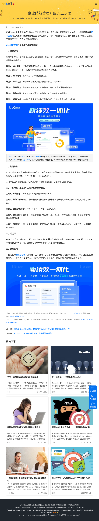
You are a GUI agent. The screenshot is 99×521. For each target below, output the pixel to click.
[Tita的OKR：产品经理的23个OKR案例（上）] (72, 461)
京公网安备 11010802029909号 (69, 515)
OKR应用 (29, 18)
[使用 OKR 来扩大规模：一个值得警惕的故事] (72, 410)
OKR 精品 (19, 18)
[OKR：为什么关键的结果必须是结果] (27, 360)
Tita (10, 156)
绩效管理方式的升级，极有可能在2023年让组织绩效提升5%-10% (42, 329)
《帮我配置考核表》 (17, 316)
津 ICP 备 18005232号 (50, 515)
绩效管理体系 (21, 254)
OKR (23, 156)
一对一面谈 (26, 160)
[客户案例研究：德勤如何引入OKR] (72, 360)
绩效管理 (37, 156)
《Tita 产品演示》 (73, 313)
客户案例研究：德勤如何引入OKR (66, 377)
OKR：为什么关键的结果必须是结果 (22, 377)
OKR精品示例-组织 (42, 18)
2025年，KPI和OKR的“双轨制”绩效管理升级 (33, 333)
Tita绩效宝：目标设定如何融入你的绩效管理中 (26, 479)
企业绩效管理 (12, 45)
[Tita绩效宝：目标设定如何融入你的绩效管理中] (27, 461)
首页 (7, 27)
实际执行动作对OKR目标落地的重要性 (23, 427)
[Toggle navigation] (95, 3)
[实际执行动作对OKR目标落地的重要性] (27, 410)
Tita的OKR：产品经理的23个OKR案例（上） (71, 478)
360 (14, 160)
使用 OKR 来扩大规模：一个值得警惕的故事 (71, 427)
